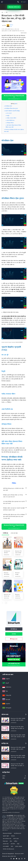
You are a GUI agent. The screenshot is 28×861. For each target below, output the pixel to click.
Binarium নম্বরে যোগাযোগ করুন (9, 856)
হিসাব (11, 841)
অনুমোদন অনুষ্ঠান (6, 836)
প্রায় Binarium (17, 833)
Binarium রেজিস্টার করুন (14, 7)
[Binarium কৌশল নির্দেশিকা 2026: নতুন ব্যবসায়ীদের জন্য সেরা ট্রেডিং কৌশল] (7, 564)
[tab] (14, 489)
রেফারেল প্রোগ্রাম (18, 846)
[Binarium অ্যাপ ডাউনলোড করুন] (7, 586)
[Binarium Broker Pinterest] (24, 859)
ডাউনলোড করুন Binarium (8, 849)
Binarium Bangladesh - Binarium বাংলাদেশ (13, 853)
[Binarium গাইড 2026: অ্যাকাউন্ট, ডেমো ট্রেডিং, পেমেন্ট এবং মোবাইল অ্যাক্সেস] (5, 720)
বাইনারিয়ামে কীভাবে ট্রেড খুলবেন (11, 108)
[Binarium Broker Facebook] (10, 859)
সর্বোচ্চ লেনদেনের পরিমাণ (11, 118)
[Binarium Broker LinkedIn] (18, 859)
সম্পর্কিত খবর (5, 533)
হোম (2, 12)
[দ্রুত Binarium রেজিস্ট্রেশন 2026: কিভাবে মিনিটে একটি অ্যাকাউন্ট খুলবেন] (7, 543)
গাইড (6, 12)
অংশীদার (15, 841)
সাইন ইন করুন (16, 838)
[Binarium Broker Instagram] (21, 859)
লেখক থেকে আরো (14, 533)
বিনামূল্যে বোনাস (14, 639)
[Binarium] (14, 624)
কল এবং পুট (9, 113)
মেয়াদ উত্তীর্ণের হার (10, 120)
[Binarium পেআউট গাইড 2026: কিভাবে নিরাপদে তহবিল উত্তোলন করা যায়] (18, 586)
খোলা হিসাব (14, 634)
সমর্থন (12, 846)
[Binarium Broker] (14, 785)
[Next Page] (6, 603)
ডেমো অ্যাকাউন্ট (6, 846)
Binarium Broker (7, 833)
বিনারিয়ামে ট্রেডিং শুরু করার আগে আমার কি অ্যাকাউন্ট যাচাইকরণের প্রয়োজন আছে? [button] (14, 509)
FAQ (18, 843)
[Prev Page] (3, 603)
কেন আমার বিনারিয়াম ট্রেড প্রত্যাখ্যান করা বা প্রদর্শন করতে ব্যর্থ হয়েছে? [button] (14, 502)
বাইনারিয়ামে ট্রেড (8, 106)
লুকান (16, 103)
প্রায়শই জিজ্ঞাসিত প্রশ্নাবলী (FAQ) (12, 110)
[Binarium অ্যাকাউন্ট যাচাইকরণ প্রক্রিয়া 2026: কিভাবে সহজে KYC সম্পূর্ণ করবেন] (18, 564)
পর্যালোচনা (13, 836)
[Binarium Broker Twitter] (13, 859)
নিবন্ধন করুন (5, 841)
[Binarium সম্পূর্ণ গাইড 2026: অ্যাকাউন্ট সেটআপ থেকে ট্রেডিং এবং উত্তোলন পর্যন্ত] (5, 728)
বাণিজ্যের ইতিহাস (10, 122)
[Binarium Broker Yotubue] (15, 859)
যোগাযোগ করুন (5, 843)
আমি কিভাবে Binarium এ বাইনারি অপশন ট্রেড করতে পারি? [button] (13, 489)
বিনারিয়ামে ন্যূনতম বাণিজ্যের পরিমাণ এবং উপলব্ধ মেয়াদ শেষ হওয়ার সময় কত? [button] (13, 496)
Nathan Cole (11, 25)
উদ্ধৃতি (8, 115)
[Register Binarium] (14, 652)
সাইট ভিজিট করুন (14, 629)
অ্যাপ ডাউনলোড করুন (7, 838)
